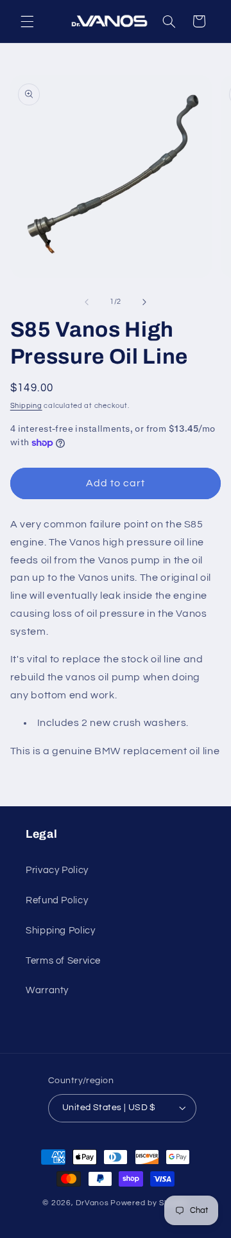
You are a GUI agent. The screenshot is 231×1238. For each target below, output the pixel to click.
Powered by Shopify (149, 1203)
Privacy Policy (57, 870)
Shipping (26, 405)
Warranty (47, 990)
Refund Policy (57, 900)
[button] (27, 21)
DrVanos (92, 1203)
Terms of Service (63, 961)
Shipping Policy (60, 930)
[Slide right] (144, 302)
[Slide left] (87, 302)
